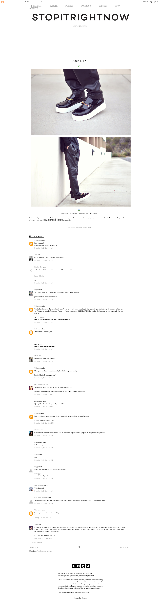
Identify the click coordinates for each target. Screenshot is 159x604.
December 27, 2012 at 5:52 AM (43, 361)
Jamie (36, 524)
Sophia (36, 290)
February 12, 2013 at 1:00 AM (43, 538)
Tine (36, 254)
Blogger (84, 598)
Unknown (37, 240)
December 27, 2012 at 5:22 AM (43, 349)
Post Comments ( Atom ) (44, 551)
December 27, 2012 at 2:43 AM (43, 299)
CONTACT (103, 6)
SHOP (117, 6)
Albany (37, 454)
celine (73, 227)
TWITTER (69, 6)
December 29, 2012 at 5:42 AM (43, 491)
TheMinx (37, 430)
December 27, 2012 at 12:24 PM (44, 394)
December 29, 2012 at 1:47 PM (43, 503)
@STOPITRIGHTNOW (80, 26)
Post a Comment (37, 543)
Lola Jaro (37, 329)
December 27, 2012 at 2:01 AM (43, 260)
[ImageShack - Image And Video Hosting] (79, 67)
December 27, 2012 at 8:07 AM (43, 378)
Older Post (124, 547)
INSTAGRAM (36, 6)
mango (85, 227)
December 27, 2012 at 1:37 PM (43, 435)
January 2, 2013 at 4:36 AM (42, 518)
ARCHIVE (33, 8)
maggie (36, 467)
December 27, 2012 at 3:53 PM (43, 460)
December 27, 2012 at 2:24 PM (43, 448)
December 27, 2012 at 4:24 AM (43, 322)
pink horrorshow (40, 384)
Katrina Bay (38, 267)
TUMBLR (54, 6)
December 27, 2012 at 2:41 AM (43, 283)
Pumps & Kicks (39, 276)
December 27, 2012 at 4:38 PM (43, 478)
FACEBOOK (86, 6)
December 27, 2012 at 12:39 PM (44, 406)
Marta (36, 356)
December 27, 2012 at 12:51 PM (44, 423)
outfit (89, 227)
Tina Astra (38, 510)
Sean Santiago (39, 485)
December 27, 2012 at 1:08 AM (43, 248)
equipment (79, 227)
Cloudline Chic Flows (41, 498)
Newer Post (33, 547)
